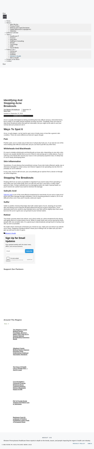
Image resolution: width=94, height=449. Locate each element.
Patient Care (10, 49)
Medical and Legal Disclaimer (19, 28)
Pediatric (13, 54)
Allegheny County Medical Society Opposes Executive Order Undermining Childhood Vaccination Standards (21, 351)
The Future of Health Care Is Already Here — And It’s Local (20, 368)
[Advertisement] (47, 81)
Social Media (14, 47)
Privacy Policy (14, 26)
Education (13, 39)
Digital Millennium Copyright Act (20, 29)
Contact (8, 61)
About (8, 23)
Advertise (13, 31)
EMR (11, 46)
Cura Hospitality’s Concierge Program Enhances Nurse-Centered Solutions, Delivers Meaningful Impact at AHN (19, 385)
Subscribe (29, 251)
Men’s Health (14, 58)
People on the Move (12, 59)
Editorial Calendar (12, 32)
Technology (14, 44)
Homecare (13, 51)
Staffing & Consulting (17, 41)
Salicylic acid (8, 194)
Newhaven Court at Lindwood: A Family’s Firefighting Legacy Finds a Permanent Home (21, 420)
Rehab (12, 43)
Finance (12, 38)
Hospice (13, 53)
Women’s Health (15, 56)
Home (8, 21)
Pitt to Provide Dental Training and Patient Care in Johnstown (21, 402)
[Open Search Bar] (4, 13)
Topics (8, 34)
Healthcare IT (14, 36)
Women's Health (18, 116)
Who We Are (14, 24)
